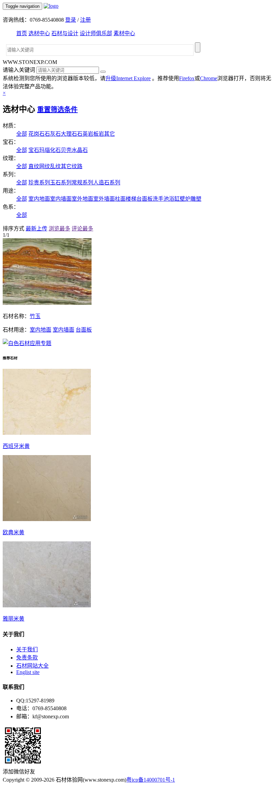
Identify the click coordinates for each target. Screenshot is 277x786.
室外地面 (82, 199)
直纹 (33, 166)
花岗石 (36, 134)
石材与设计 (64, 33)
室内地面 (39, 199)
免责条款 (27, 657)
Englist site (28, 672)
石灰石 (53, 134)
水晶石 (80, 150)
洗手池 (161, 199)
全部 (21, 134)
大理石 (69, 134)
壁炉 (185, 199)
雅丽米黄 (13, 619)
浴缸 (174, 199)
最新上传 (36, 228)
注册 (85, 20)
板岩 (98, 134)
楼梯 (131, 199)
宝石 (33, 150)
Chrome (208, 78)
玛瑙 (44, 150)
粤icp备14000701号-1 (150, 780)
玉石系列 (61, 182)
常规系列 (82, 182)
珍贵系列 (39, 182)
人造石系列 (106, 182)
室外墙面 (104, 199)
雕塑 (196, 199)
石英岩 (85, 134)
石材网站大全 (32, 666)
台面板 (144, 199)
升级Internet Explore (128, 78)
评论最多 (82, 228)
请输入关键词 (19, 70)
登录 (70, 20)
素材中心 (124, 33)
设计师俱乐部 (96, 33)
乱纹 (55, 166)
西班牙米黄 (16, 446)
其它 (109, 134)
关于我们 (27, 649)
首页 (21, 33)
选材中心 (39, 33)
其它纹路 (71, 166)
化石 (55, 150)
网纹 (44, 166)
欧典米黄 (13, 532)
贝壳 (66, 150)
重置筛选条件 (57, 109)
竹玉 (35, 316)
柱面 (120, 199)
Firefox (187, 78)
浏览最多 (59, 228)
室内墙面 (61, 199)
